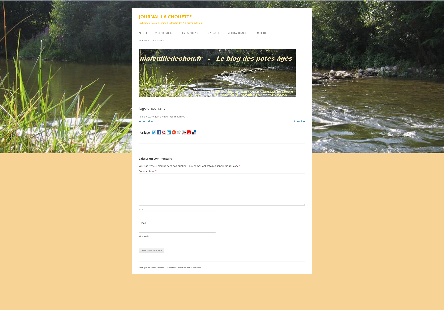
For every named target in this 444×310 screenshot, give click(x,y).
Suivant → (299, 121)
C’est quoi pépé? (189, 33)
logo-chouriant (176, 116)
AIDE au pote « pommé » (151, 40)
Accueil (143, 33)
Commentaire (148, 171)
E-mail (142, 223)
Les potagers (213, 33)
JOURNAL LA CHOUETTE (165, 17)
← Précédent (146, 121)
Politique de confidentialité (151, 267)
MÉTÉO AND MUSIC (237, 33)
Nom (141, 209)
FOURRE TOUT (261, 33)
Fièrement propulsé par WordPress (184, 267)
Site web (144, 236)
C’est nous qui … (164, 33)
